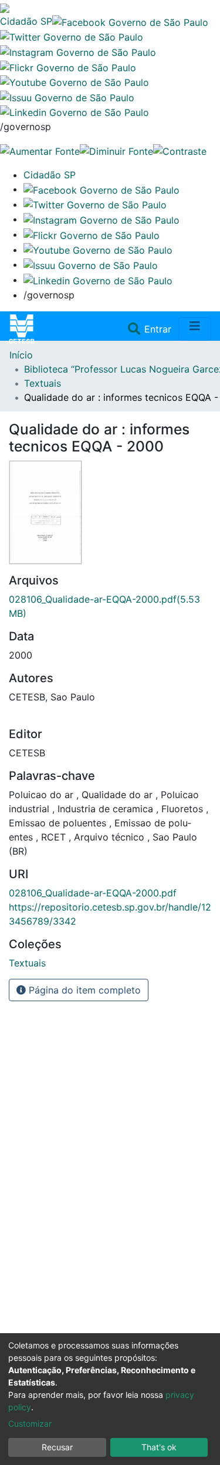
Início (21, 355)
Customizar (30, 1424)
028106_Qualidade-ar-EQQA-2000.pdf (93, 893)
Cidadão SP (26, 21)
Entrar (159, 329)
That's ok (159, 1447)
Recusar (57, 1447)
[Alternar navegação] (194, 329)
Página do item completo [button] (83, 990)
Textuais (42, 383)
